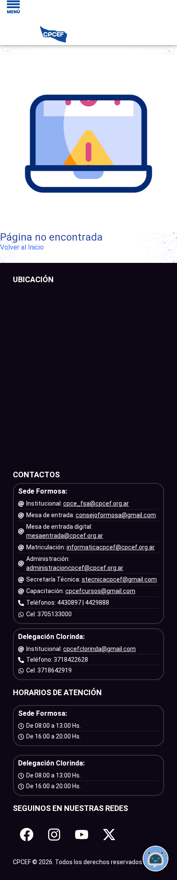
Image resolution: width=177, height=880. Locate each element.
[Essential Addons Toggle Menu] (13, 7)
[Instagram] (54, 834)
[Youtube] (81, 834)
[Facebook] (26, 834)
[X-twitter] (109, 834)
